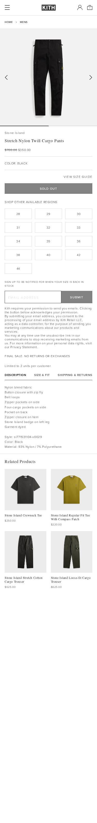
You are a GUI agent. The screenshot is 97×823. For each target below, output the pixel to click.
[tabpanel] (48, 417)
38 (18, 255)
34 (18, 241)
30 (79, 214)
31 (18, 227)
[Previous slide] (6, 77)
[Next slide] (91, 77)
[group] (48, 77)
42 (78, 255)
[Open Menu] (7, 7)
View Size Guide (78, 177)
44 (18, 268)
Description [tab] (15, 375)
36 (79, 241)
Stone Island (15, 133)
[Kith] (49, 8)
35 (48, 241)
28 (18, 214)
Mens (23, 22)
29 (48, 214)
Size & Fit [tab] (42, 375)
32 (48, 227)
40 (48, 255)
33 (79, 227)
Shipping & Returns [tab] (75, 375)
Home (9, 22)
